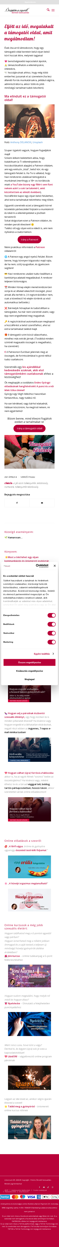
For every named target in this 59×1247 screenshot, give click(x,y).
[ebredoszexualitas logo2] (24, 10)
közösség (42, 483)
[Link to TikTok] (48, 1187)
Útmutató (27, 1003)
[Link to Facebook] (39, 1187)
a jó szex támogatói (24, 483)
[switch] (52, 624)
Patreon (9, 487)
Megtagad (30, 679)
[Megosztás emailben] (42, 503)
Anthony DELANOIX (20, 142)
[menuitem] (30, 2)
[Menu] (53, 10)
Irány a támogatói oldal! (29, 428)
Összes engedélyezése (29, 662)
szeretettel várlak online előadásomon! (25, 791)
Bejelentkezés (30, 2)
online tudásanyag (32, 956)
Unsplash (38, 142)
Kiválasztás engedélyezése (29, 671)
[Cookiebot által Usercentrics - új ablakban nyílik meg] (36, 566)
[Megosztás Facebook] (17, 503)
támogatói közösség (26, 487)
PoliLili (31, 477)
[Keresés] (47, 10)
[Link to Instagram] (52, 1187)
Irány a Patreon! (29, 239)
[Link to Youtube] (44, 1187)
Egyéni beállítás (42, 653)
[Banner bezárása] (55, 566)
